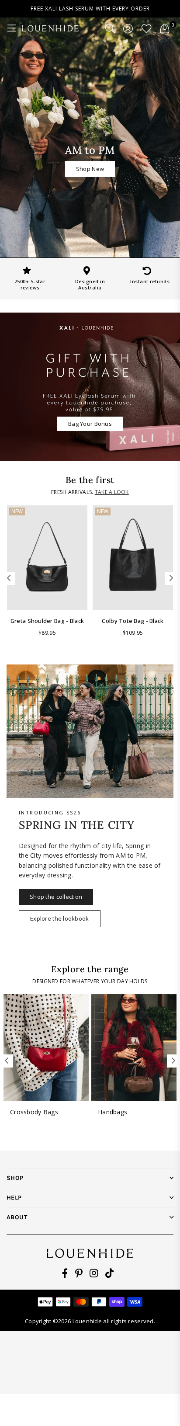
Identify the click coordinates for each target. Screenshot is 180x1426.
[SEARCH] (110, 28)
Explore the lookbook (59, 918)
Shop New (90, 169)
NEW (17, 511)
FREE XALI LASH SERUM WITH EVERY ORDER (90, 8)
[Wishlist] (146, 28)
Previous (8, 578)
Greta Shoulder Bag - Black (47, 621)
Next (171, 578)
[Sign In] (128, 28)
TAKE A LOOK (112, 492)
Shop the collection (56, 897)
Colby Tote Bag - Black (132, 621)
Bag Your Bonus (90, 424)
